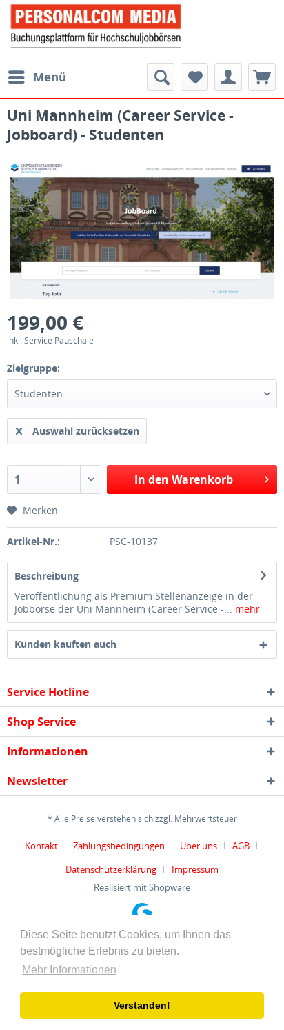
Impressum (195, 869)
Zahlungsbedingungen (119, 846)
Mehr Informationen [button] (69, 969)
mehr (246, 608)
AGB (241, 846)
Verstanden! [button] (142, 1005)
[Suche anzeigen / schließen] (160, 77)
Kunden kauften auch (65, 644)
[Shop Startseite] (142, 25)
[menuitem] (36, 77)
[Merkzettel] (194, 77)
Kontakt (41, 846)
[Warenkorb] (262, 77)
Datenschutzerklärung (110, 869)
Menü (49, 77)
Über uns (198, 846)
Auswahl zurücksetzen (85, 430)
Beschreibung (46, 575)
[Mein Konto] (228, 77)
